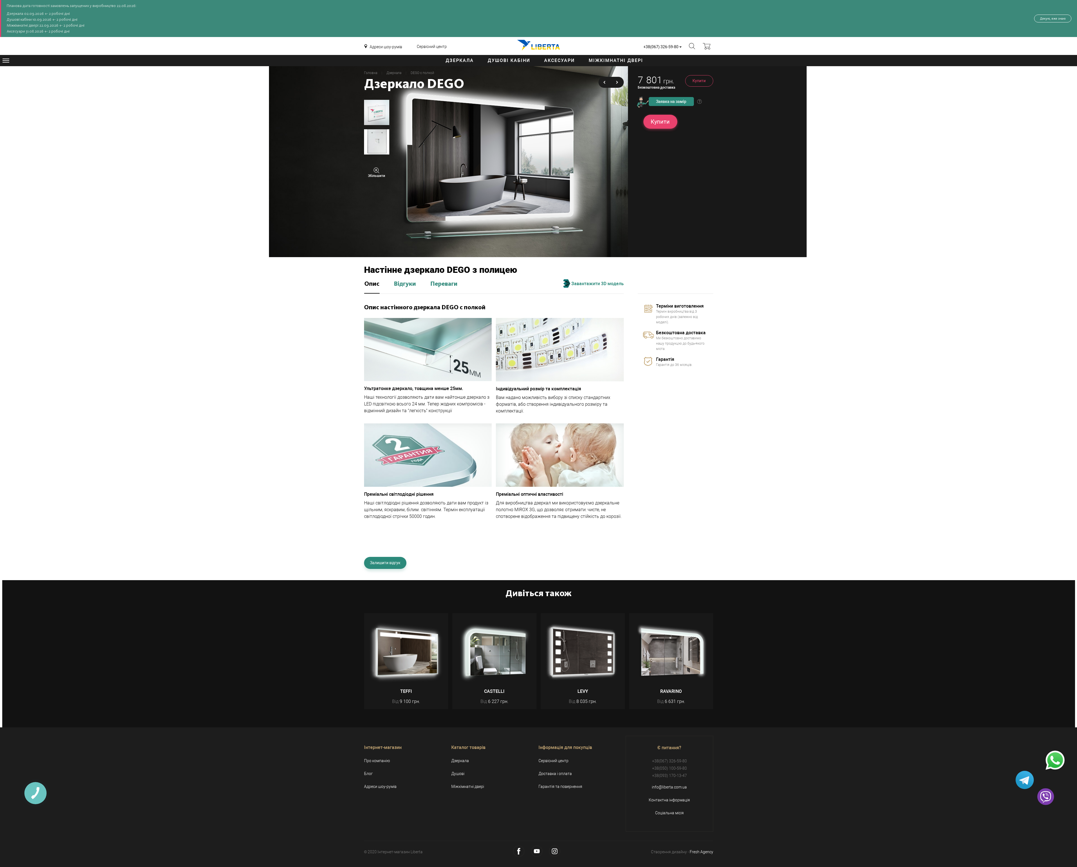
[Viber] (1045, 796)
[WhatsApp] (1055, 760)
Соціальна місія (669, 813)
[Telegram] (1025, 780)
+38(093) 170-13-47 (669, 775)
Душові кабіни (509, 60)
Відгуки (405, 284)
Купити (699, 81)
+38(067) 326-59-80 (660, 47)
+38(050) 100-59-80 (669, 768)
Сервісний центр (432, 46)
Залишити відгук (385, 563)
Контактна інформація (669, 800)
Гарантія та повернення (560, 786)
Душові (457, 773)
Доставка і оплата (555, 773)
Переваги (443, 284)
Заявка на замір (671, 101)
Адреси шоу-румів (386, 47)
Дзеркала (460, 60)
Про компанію (377, 760)
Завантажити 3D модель (596, 283)
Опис (371, 284)
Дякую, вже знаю (1053, 18)
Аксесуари (559, 60)
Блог (368, 773)
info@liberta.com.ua (669, 787)
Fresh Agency (701, 852)
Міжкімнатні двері (616, 60)
